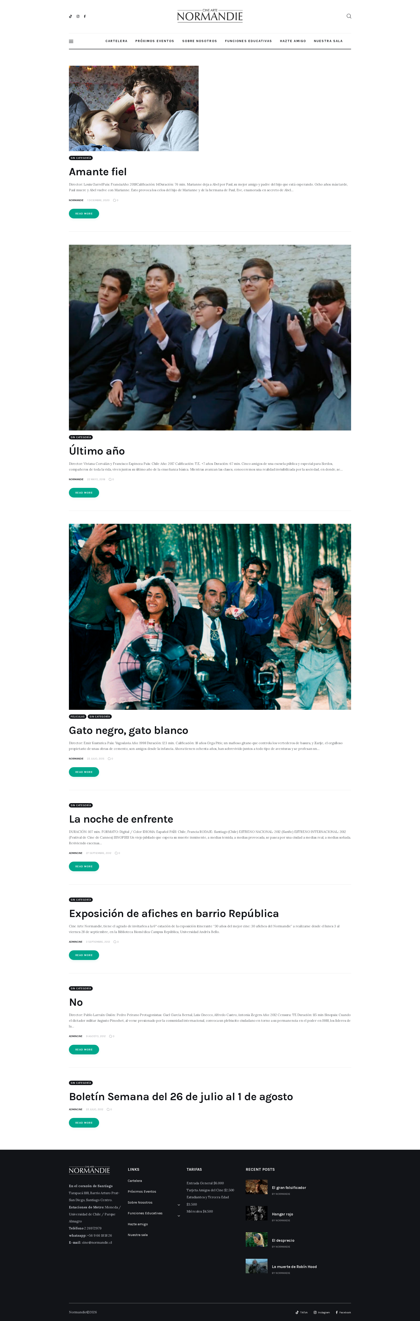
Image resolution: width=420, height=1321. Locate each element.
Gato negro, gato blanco (128, 730)
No (76, 1002)
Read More (84, 213)
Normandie (283, 1193)
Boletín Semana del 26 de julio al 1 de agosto (181, 1096)
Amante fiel (98, 171)
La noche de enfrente (121, 819)
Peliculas (78, 716)
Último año (97, 450)
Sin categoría (81, 157)
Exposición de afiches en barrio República (174, 913)
